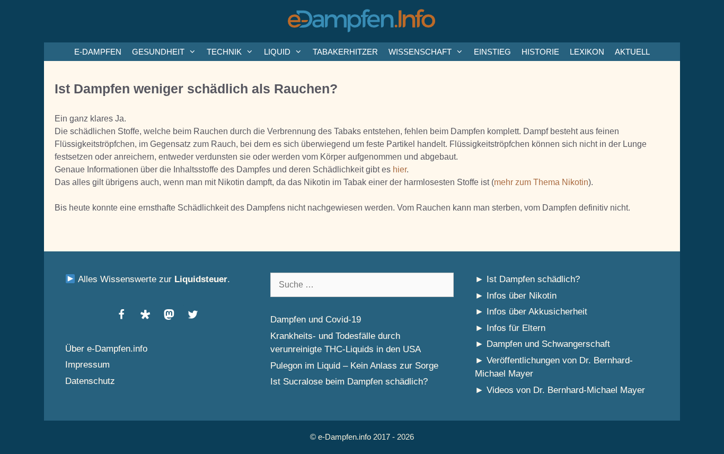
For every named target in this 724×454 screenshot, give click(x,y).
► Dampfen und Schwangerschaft (542, 344)
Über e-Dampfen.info (106, 349)
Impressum (87, 365)
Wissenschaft (420, 51)
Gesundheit (158, 51)
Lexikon (587, 51)
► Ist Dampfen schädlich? (527, 279)
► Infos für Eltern (510, 328)
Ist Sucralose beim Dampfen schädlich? (349, 382)
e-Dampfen (97, 51)
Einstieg (492, 51)
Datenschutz (90, 381)
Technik (224, 51)
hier (400, 169)
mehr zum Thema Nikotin (541, 182)
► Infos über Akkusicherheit (531, 312)
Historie (540, 51)
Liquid (277, 51)
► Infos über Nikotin (516, 296)
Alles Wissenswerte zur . (152, 279)
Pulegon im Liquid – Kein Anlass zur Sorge (354, 366)
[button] (121, 314)
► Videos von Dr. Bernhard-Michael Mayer (560, 390)
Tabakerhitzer (345, 51)
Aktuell (632, 51)
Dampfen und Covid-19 (315, 320)
